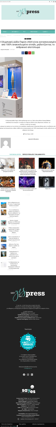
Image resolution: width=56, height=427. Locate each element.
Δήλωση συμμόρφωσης (38, 424)
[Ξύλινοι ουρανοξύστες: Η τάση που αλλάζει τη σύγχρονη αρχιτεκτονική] (2, 239)
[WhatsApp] (33, 52)
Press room (33, 31)
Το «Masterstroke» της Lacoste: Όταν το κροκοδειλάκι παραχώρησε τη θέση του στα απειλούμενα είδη (14, 265)
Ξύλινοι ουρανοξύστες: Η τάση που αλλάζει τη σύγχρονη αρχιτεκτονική (14, 238)
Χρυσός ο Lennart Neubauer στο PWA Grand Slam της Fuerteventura (14, 222)
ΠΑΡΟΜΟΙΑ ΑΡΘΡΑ (15, 154)
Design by (14, 426)
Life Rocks (23, 35)
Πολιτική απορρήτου (6, 424)
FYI (24, 31)
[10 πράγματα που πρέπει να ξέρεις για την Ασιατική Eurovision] (28, 181)
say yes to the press (5, 49)
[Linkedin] (55, 2)
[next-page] (29, 194)
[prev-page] (26, 194)
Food (4, 31)
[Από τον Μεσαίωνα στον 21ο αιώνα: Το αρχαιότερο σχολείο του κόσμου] (2, 205)
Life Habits (15, 31)
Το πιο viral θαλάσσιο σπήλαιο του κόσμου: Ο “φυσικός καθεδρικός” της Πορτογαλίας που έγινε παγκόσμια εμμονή (14, 213)
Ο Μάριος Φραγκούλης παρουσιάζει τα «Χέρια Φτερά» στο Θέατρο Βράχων (14, 230)
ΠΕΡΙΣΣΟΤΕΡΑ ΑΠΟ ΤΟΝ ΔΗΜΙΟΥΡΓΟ (33, 154)
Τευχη (33, 35)
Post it (4, 35)
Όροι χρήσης (22, 424)
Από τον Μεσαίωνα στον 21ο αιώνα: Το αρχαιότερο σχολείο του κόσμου (14, 204)
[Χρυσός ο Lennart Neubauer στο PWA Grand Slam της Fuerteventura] (2, 223)
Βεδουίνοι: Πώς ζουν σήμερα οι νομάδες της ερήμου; (14, 246)
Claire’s (45, 31)
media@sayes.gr (28, 368)
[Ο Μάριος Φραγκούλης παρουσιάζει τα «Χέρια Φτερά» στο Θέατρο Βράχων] (2, 231)
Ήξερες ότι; (48, 188)
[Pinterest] (29, 52)
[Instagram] (53, 2)
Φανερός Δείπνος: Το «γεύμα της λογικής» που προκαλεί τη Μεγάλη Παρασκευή (8, 190)
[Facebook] (51, 2)
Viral (12, 35)
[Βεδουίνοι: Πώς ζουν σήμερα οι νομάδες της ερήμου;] (2, 247)
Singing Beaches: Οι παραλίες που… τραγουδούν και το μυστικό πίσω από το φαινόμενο (14, 254)
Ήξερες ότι (29, 38)
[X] (26, 52)
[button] (50, 1)
